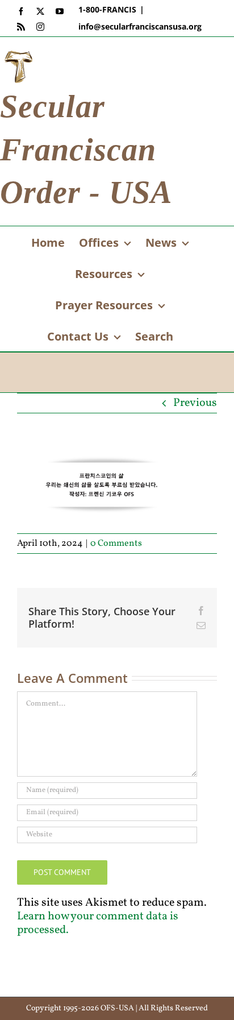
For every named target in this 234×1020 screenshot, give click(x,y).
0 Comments (116, 543)
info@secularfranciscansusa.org (140, 26)
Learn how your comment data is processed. (97, 923)
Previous (195, 403)
